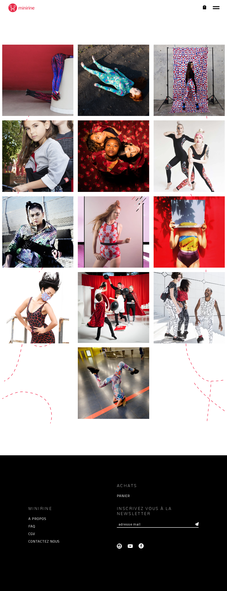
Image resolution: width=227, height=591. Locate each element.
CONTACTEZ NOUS (44, 541)
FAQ (31, 526)
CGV (31, 533)
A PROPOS (37, 518)
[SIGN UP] (197, 524)
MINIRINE (107, 585)
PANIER (123, 495)
